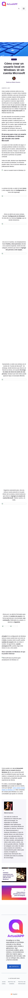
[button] (19, 8)
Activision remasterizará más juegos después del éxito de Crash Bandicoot (8, 876)
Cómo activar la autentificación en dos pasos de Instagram (19, 894)
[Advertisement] (14, 27)
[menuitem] (14, 994)
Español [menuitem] (15, 994)
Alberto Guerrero (16, 82)
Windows (14, 59)
